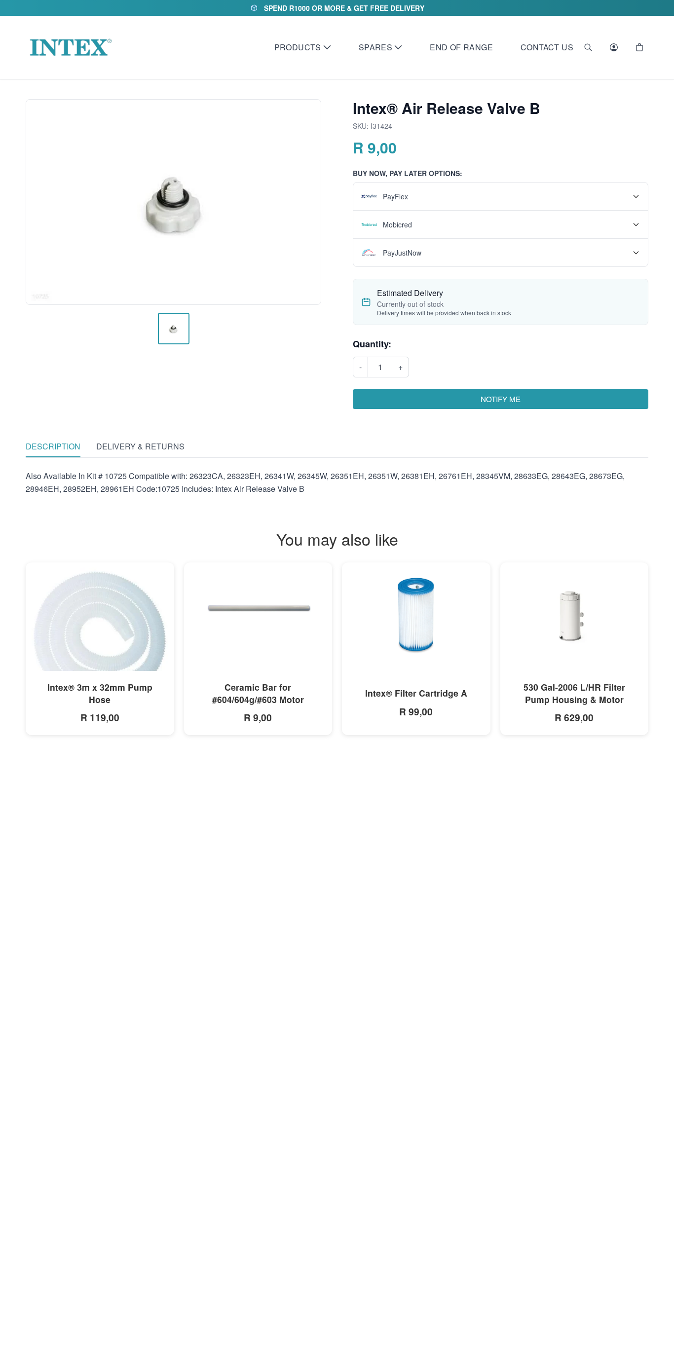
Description (53, 446)
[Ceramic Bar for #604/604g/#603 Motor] (258, 608)
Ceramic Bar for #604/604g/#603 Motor (258, 693)
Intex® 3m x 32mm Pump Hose (99, 693)
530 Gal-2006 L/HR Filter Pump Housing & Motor (574, 693)
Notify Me (501, 399)
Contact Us (547, 47)
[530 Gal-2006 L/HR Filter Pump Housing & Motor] (574, 611)
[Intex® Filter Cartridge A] (416, 614)
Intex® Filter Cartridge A (416, 693)
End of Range (461, 47)
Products (297, 47)
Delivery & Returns (140, 446)
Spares (375, 47)
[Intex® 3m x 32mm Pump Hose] (100, 636)
